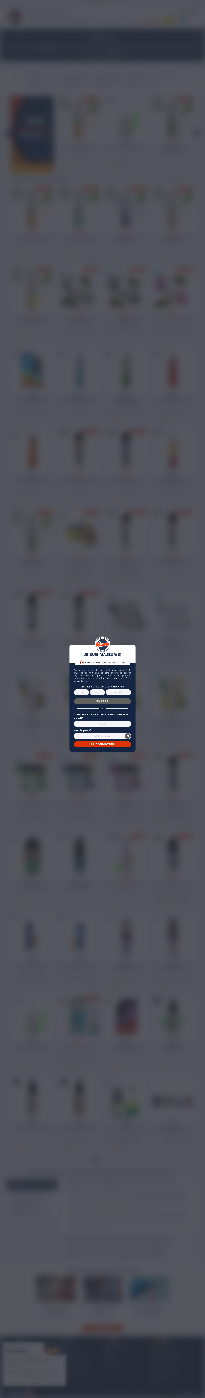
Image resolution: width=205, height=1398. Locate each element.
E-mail (78, 718)
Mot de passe (82, 730)
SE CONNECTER (102, 744)
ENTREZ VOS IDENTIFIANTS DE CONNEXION (102, 714)
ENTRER (102, 701)
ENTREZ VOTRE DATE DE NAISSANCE (102, 686)
